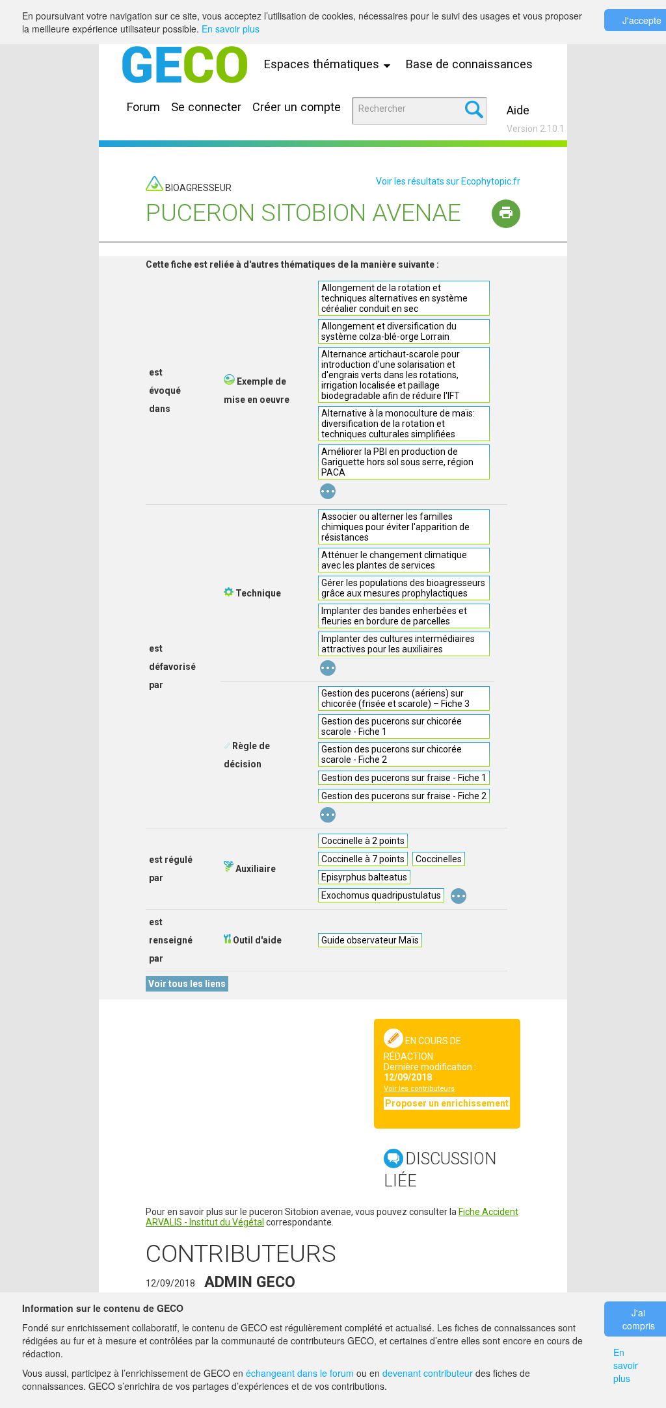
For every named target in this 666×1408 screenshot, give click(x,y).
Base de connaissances (469, 64)
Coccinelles (439, 859)
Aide (518, 110)
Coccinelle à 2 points (363, 841)
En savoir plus (231, 28)
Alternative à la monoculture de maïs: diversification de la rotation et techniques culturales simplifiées (398, 423)
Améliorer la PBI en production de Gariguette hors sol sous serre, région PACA (397, 462)
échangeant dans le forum (300, 1372)
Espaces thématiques (323, 64)
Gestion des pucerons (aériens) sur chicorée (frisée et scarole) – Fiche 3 (395, 698)
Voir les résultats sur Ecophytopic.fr (448, 181)
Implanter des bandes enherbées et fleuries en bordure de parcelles (394, 616)
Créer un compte (296, 107)
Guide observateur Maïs (370, 940)
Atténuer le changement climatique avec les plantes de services (394, 560)
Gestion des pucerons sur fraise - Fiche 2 (403, 796)
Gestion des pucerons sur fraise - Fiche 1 (403, 778)
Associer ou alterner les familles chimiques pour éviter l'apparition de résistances (395, 527)
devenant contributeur (427, 1372)
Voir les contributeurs (419, 1088)
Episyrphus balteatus (364, 877)
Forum (143, 107)
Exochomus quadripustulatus (381, 895)
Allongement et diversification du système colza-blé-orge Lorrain (389, 331)
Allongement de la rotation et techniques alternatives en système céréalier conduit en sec (394, 298)
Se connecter (206, 107)
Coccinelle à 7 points (363, 859)
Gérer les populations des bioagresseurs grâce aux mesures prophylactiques (403, 588)
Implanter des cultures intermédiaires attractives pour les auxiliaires (398, 644)
